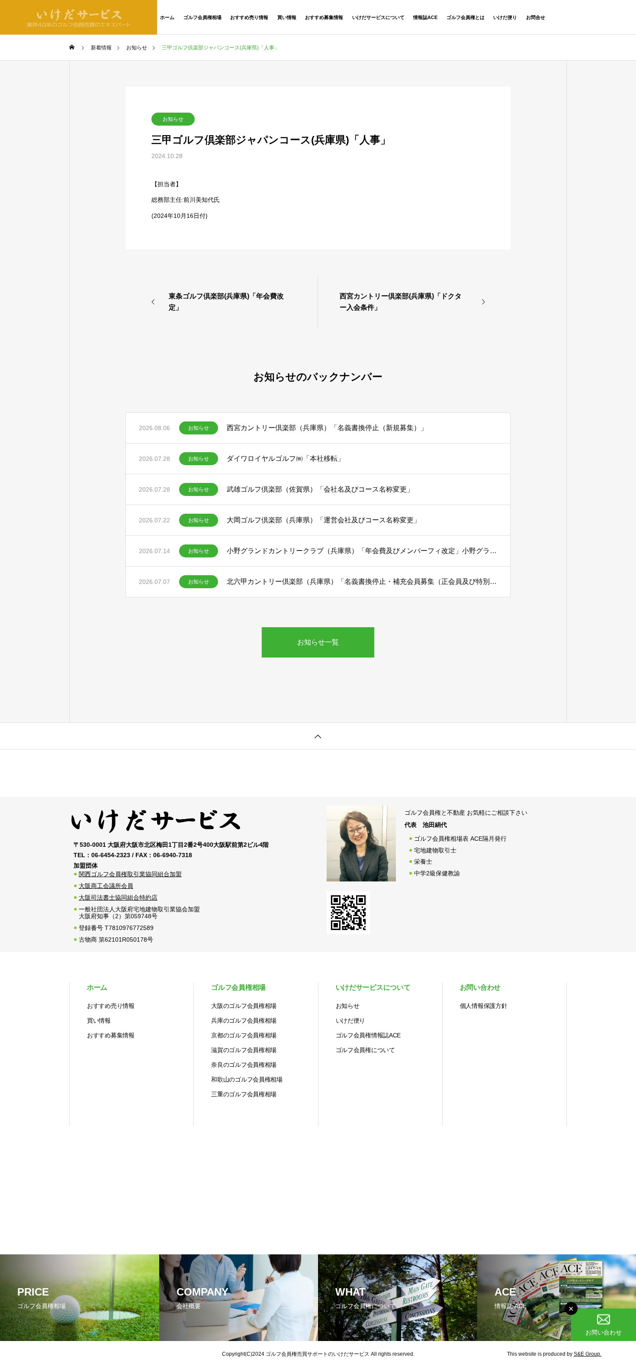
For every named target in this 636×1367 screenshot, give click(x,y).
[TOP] (318, 735)
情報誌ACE (425, 17)
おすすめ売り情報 (249, 17)
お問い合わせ (480, 987)
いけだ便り (505, 17)
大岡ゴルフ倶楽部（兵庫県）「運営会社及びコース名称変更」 (324, 520)
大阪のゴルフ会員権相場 (243, 1005)
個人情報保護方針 (484, 1005)
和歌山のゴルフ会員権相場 (247, 1079)
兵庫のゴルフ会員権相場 (243, 1020)
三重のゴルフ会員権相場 (243, 1094)
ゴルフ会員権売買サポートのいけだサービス (317, 1354)
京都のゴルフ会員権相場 (243, 1035)
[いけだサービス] (155, 834)
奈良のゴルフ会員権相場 (243, 1064)
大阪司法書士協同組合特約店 (118, 897)
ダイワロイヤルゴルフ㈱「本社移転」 (285, 458)
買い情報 (286, 17)
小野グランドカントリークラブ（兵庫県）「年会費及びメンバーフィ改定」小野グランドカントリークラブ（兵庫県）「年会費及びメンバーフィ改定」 (362, 550)
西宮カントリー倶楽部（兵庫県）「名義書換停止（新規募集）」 (327, 427)
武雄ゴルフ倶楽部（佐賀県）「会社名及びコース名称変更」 (320, 489)
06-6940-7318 (172, 855)
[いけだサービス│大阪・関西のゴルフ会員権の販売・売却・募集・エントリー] (78, 17)
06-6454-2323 (595, 17)
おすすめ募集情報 (324, 17)
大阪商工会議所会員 (106, 885)
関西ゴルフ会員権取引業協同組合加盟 (130, 874)
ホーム (167, 17)
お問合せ (535, 17)
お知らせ (173, 119)
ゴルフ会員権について (365, 1049)
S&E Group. (587, 1354)
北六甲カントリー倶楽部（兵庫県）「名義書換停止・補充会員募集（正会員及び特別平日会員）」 (362, 581)
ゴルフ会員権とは (465, 17)
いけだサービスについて (378, 17)
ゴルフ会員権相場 (202, 17)
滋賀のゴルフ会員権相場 (243, 1049)
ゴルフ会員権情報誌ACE (368, 1035)
